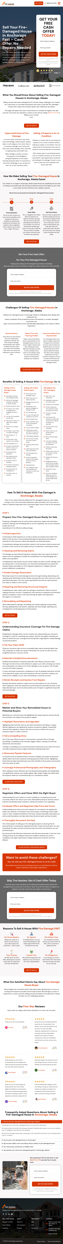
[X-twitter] (6, 1214)
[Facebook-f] (3, 1214)
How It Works (6, 1225)
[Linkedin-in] (9, 1214)
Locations (5, 1228)
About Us (20, 1222)
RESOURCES (35, 1219)
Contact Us (35, 1228)
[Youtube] (12, 1214)
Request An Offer (7, 1222)
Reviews (19, 1228)
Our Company (21, 1225)
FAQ (33, 1225)
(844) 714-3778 (53, 113)
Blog (33, 1222)
